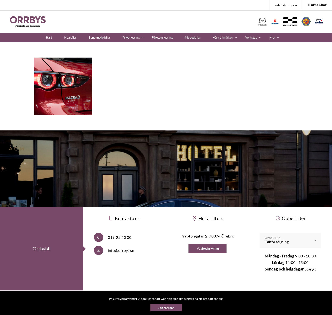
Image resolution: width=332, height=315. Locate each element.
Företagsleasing (162, 37)
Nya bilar (70, 37)
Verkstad (251, 37)
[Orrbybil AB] (28, 21)
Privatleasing (131, 37)
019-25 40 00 (319, 5)
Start (49, 37)
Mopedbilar (193, 37)
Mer (272, 37)
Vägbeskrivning (207, 248)
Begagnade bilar (99, 37)
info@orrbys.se (287, 5)
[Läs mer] (262, 21)
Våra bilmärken (223, 37)
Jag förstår (166, 307)
